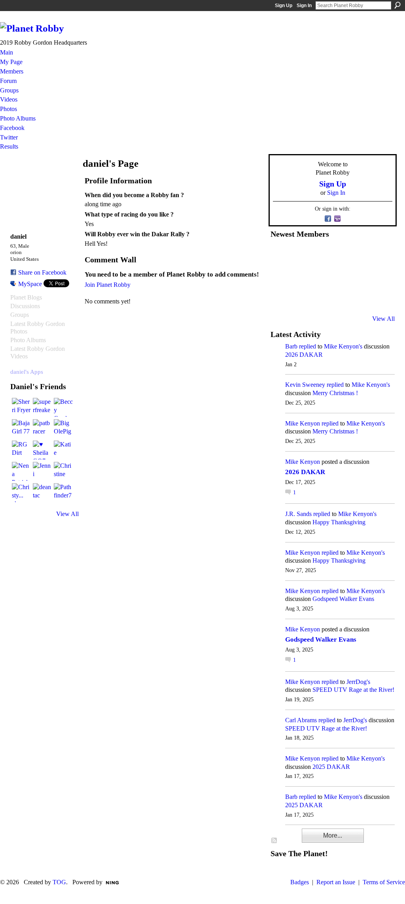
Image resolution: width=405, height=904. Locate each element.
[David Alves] (299, 276)
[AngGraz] (357, 276)
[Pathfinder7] (63, 492)
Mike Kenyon (302, 423)
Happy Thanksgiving (338, 522)
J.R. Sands (298, 513)
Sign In (304, 5)
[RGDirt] (21, 450)
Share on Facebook (42, 272)
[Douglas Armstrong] (280, 254)
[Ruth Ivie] (318, 276)
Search (397, 5)
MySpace (30, 284)
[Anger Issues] (318, 297)
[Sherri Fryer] (21, 407)
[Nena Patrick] (21, 471)
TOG (59, 882)
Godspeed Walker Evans (343, 598)
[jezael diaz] (299, 254)
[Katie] (63, 450)
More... (332, 835)
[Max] (376, 276)
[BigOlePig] (63, 428)
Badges (299, 882)
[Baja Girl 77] (21, 428)
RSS (274, 840)
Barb (291, 346)
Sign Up (283, 5)
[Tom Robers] (338, 276)
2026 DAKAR (304, 354)
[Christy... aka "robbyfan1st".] (21, 492)
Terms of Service (384, 882)
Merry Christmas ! (335, 393)
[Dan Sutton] (376, 254)
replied (307, 346)
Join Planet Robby (108, 284)
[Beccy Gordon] (63, 407)
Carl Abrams (301, 720)
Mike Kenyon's (343, 346)
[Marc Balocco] (357, 254)
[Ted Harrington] (280, 297)
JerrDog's (358, 681)
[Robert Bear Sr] (376, 297)
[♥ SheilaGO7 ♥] (42, 450)
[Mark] (338, 297)
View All (67, 513)
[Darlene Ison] (318, 254)
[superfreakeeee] (42, 407)
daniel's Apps (26, 371)
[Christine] (63, 471)
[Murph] (299, 297)
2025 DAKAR (331, 766)
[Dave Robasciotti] (280, 276)
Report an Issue (335, 882)
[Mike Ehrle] (338, 254)
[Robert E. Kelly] (357, 297)
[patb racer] (42, 428)
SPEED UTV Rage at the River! (353, 689)
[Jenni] (42, 471)
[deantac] (42, 492)
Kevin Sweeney (305, 384)
